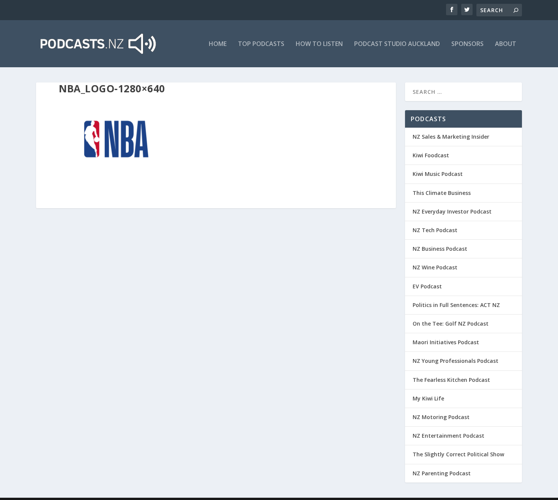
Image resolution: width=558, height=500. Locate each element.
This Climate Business (442, 192)
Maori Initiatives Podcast (446, 342)
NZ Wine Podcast (435, 267)
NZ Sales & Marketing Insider (451, 136)
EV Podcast (427, 286)
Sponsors (467, 44)
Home (218, 44)
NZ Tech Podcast (435, 230)
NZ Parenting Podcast (442, 473)
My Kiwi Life (428, 398)
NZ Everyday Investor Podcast (452, 211)
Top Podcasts (261, 44)
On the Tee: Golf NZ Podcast (451, 323)
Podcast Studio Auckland (397, 44)
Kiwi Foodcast (431, 155)
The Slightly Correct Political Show (458, 454)
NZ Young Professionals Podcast (455, 360)
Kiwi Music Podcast (438, 173)
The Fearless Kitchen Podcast (451, 379)
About (505, 44)
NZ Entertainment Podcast (448, 435)
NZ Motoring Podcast (441, 417)
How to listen (319, 44)
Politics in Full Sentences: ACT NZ (456, 305)
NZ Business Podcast (440, 248)
